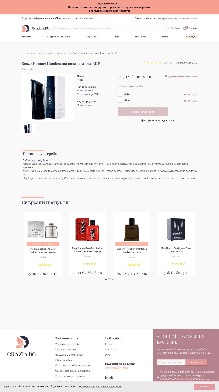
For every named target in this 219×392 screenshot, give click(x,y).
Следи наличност (142, 111)
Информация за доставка (159, 120)
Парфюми (26, 37)
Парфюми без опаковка (58, 37)
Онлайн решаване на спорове (72, 370)
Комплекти (140, 37)
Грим (116, 37)
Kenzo (80, 80)
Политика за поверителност (73, 365)
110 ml (127, 100)
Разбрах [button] (204, 386)
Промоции (191, 37)
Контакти (150, 18)
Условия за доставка (67, 344)
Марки (165, 37)
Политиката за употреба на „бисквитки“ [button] (100, 386)
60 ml (127, 94)
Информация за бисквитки (70, 376)
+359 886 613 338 (189, 18)
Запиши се (196, 362)
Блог (107, 354)
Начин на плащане (65, 349)
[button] (106, 279)
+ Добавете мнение (186, 63)
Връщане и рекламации (69, 354)
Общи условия (63, 360)
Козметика (92, 37)
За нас (138, 18)
